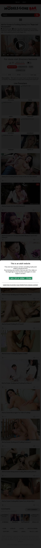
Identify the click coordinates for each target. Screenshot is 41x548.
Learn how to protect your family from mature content (20, 285)
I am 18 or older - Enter (21, 278)
